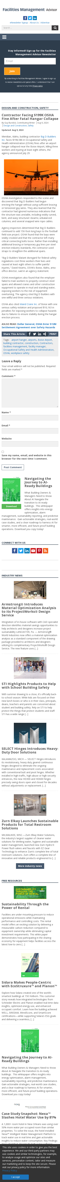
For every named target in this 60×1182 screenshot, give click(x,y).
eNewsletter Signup (19, 22)
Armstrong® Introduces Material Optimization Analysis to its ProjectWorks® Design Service (29, 609)
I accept (15, 1177)
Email (6, 425)
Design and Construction (15, 125)
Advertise (45, 22)
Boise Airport (45, 339)
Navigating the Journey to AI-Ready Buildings (38, 482)
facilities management (15, 346)
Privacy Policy (9, 1170)
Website (7, 438)
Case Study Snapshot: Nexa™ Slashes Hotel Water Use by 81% (29, 1115)
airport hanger (19, 339)
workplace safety (20, 353)
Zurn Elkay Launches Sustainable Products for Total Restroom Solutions (30, 824)
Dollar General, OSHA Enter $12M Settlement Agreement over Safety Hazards (29, 325)
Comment (9, 376)
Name (6, 412)
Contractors (46, 343)
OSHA (6, 353)
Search (55, 27)
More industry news (30, 866)
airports (32, 339)
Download (11, 506)
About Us (34, 22)
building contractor (13, 343)
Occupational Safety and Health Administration (28, 349)
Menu (4, 39)
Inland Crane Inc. (29, 304)
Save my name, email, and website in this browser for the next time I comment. (27, 457)
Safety (31, 125)
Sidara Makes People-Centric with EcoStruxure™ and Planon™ (29, 984)
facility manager (37, 346)
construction (31, 343)
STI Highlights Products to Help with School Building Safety (29, 686)
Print (53, 334)
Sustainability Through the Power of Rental (25, 906)
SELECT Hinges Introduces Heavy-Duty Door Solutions (30, 750)
